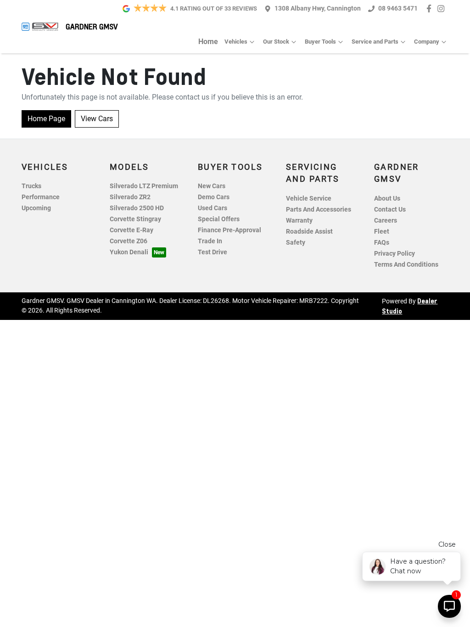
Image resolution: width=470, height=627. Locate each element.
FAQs (381, 242)
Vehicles (235, 41)
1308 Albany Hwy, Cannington (317, 8)
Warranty (299, 220)
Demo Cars (213, 197)
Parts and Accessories (318, 209)
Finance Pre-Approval (229, 230)
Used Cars (212, 208)
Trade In (210, 241)
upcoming (36, 208)
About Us (387, 198)
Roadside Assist (309, 231)
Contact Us (390, 209)
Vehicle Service (308, 198)
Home (208, 41)
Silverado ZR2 (130, 197)
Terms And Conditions (406, 265)
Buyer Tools (320, 41)
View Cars (97, 118)
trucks (31, 186)
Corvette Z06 (128, 241)
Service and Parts (375, 41)
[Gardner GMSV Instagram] (442, 8)
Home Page (46, 118)
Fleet (381, 231)
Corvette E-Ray (131, 230)
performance (41, 197)
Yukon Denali (129, 252)
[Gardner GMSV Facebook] (430, 8)
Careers (385, 220)
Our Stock (276, 41)
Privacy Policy (394, 254)
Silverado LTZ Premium (144, 186)
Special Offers (219, 219)
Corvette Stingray (135, 219)
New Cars (211, 186)
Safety (295, 242)
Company (426, 41)
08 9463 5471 (398, 8)
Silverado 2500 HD (137, 208)
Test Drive (212, 252)
